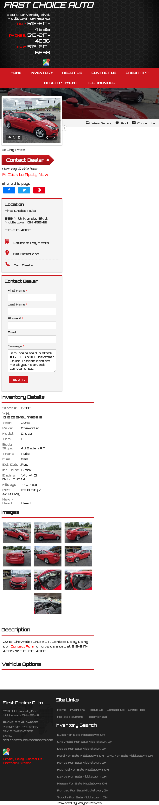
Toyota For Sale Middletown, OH (82, 797)
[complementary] (147, 793)
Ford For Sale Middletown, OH (80, 755)
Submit (18, 380)
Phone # (15, 318)
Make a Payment (70, 716)
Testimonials (97, 716)
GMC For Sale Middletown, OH (129, 755)
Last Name (17, 304)
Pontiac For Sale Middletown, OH (82, 790)
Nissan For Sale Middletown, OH (82, 783)
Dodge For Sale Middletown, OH (81, 748)
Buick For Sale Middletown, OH (81, 734)
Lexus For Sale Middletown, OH (81, 776)
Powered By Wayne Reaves (79, 803)
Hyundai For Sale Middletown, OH (83, 769)
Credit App (136, 709)
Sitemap (25, 763)
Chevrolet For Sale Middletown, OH (84, 741)
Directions (10, 763)
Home (61, 709)
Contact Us (34, 759)
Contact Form (22, 646)
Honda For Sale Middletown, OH (81, 762)
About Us (96, 709)
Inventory (77, 709)
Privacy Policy (13, 759)
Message (16, 346)
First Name (17, 290)
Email (12, 332)
